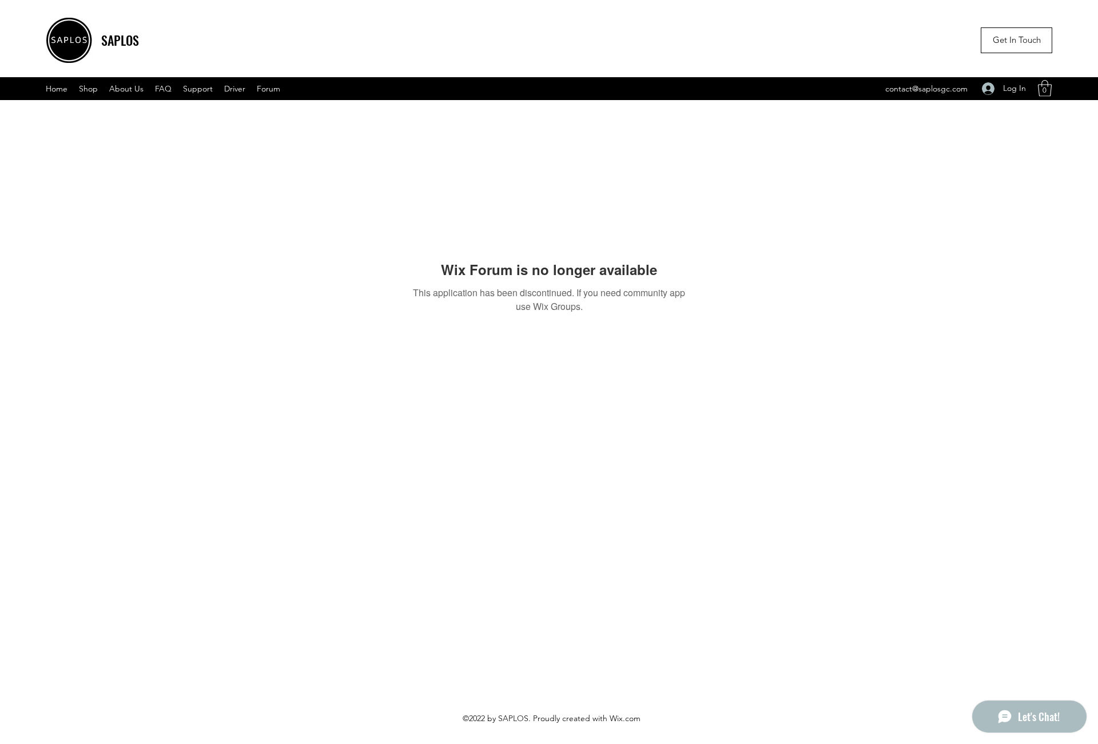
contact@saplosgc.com (926, 88)
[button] (1045, 88)
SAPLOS (120, 40)
